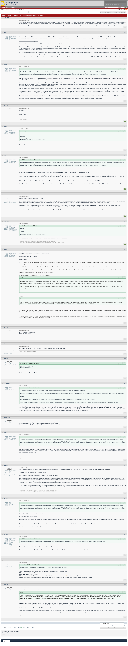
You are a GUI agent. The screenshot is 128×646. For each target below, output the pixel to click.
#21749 (125, 249)
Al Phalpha (7, 18)
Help (125, 5)
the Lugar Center (96, 302)
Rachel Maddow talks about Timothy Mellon (28, 41)
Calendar (13, 7)
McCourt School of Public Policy (109, 302)
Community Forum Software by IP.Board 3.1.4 (118, 643)
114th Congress (52, 302)
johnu (5, 32)
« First (10, 627)
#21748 (125, 221)
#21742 (125, 32)
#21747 (125, 194)
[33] (38, 287)
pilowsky (6, 106)
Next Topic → (124, 625)
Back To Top (4, 643)
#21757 (125, 498)
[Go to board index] (10, 3)
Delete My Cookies (15, 643)
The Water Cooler (20, 9)
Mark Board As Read (23, 643)
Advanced (127, 7)
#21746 (125, 155)
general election (46, 281)
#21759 (125, 560)
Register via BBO (110, 5)
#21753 (125, 383)
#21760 (125, 584)
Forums (3, 7)
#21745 (125, 126)
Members (8, 7)
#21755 (125, 432)
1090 (27, 627)
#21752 (125, 358)
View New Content (121, 9)
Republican (31, 281)
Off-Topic (14, 9)
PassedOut (7, 221)
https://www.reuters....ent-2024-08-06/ (28, 256)
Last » (32, 627)
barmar (6, 498)
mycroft (6, 465)
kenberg (6, 126)
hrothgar (6, 534)
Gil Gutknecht (37, 281)
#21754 (125, 417)
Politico (81, 281)
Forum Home (9, 643)
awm (5, 194)
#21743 (125, 64)
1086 (15, 627)
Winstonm (6, 344)
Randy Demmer (106, 286)
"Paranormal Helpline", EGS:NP (50, 491)
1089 (24, 627)
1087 (18, 627)
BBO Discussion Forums (6, 9)
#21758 (125, 534)
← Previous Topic (110, 625)
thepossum (7, 417)
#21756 (125, 465)
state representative (98, 286)
